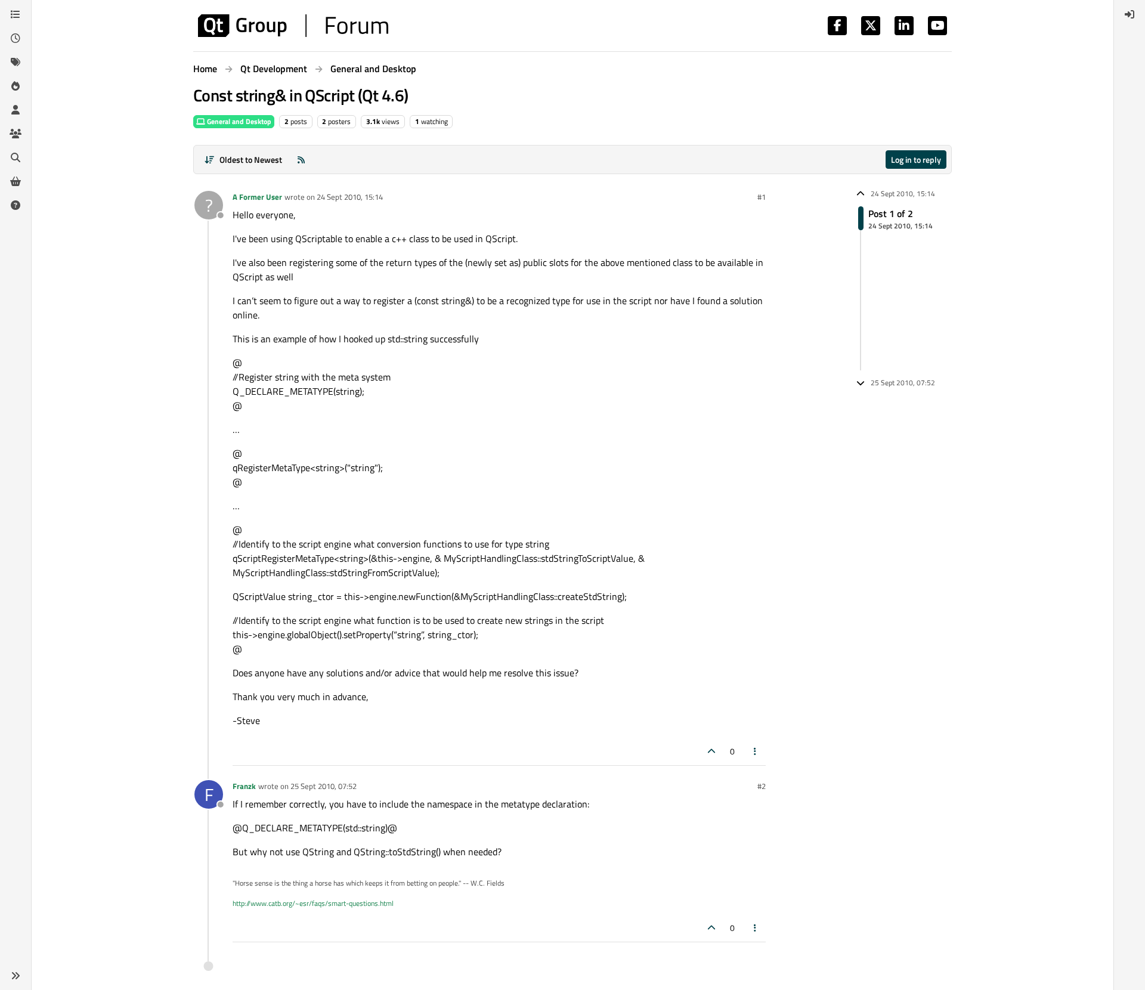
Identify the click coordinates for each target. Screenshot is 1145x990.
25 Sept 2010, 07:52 (323, 786)
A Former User (257, 197)
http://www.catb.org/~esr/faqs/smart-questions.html (313, 903)
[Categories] (15, 14)
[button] (15, 975)
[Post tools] (755, 751)
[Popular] (15, 85)
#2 (761, 786)
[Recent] (15, 38)
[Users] (15, 109)
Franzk (244, 786)
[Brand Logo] (293, 25)
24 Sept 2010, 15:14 (350, 197)
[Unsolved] (15, 205)
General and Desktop (238, 121)
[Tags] (15, 62)
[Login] (1129, 14)
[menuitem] (1129, 14)
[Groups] (15, 133)
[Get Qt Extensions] (15, 181)
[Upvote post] (711, 751)
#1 (761, 197)
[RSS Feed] (301, 159)
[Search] (15, 157)
